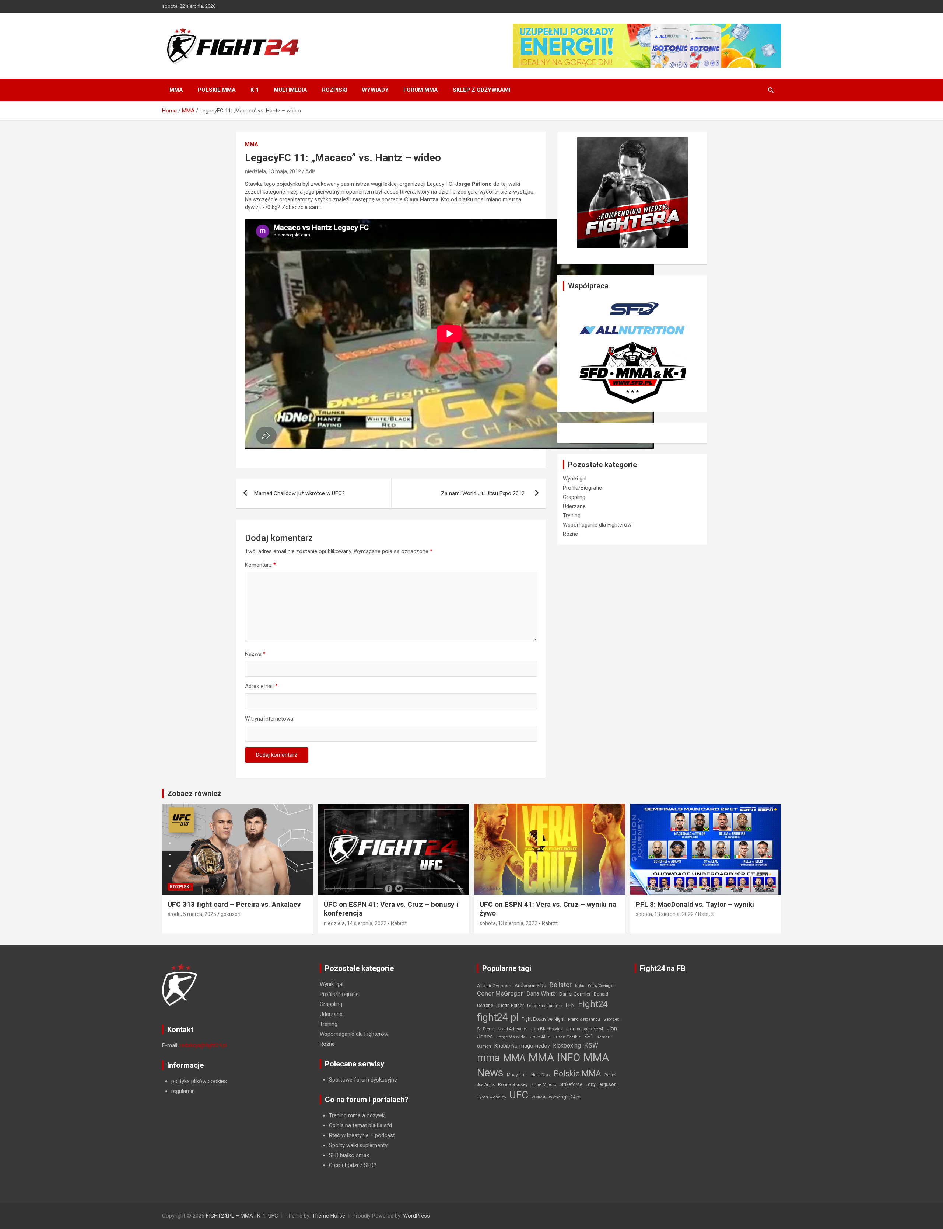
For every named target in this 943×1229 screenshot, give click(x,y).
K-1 (254, 90)
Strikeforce (571, 1084)
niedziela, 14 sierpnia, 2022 (355, 923)
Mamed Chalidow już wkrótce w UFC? (299, 493)
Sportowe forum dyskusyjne (363, 1079)
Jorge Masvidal (511, 1036)
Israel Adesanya (512, 1029)
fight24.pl (497, 1017)
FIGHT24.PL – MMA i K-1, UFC (242, 1215)
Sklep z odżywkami (481, 90)
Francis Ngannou (584, 1019)
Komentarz (260, 565)
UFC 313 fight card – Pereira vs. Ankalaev (234, 904)
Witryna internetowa (269, 718)
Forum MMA (420, 90)
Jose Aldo (540, 1036)
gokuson (231, 914)
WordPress (416, 1215)
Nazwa (255, 653)
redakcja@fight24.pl (203, 1045)
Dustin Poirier (510, 1005)
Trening (572, 515)
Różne (570, 534)
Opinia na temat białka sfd (360, 1125)
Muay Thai (517, 1074)
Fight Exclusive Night (543, 1019)
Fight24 (593, 1004)
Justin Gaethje (567, 1037)
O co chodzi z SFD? (352, 1165)
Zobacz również (194, 793)
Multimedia (290, 90)
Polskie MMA (217, 90)
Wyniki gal (574, 478)
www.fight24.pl (565, 1097)
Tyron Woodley (491, 1097)
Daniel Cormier (574, 994)
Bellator (561, 985)
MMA (176, 90)
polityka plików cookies (199, 1081)
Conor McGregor (500, 993)
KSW (591, 1045)
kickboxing (567, 1045)
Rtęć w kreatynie (349, 1135)
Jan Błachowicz (546, 1028)
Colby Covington (602, 985)
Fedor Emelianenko (544, 1005)
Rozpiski (334, 90)
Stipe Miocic (543, 1084)
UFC (518, 1095)
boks (580, 985)
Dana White (541, 993)
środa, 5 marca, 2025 (192, 914)
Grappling (574, 497)
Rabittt (399, 923)
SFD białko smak (349, 1155)
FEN (570, 1005)
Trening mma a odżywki (357, 1115)
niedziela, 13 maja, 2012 (273, 171)
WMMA (539, 1097)
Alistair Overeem (494, 985)
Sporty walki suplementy (358, 1145)
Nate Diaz (540, 1074)
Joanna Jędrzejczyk (585, 1029)
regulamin (183, 1091)
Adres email (261, 686)
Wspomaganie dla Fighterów (597, 524)
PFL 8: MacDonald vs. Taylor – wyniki (695, 904)
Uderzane (574, 506)
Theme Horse (328, 1215)
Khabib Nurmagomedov (522, 1046)
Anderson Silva (530, 985)
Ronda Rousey (513, 1084)
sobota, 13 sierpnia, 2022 (508, 923)
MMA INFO (554, 1057)
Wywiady (375, 90)
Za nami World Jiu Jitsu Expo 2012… (484, 493)
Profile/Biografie (582, 488)
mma (488, 1058)
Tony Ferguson (601, 1084)
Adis (310, 171)
